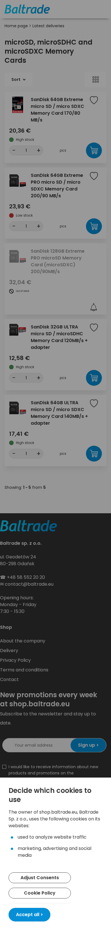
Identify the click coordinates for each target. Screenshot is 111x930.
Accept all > (29, 914)
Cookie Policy (40, 893)
